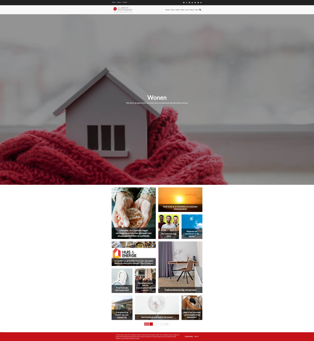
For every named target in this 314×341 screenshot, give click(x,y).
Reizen (183, 9)
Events (196, 9)
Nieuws (192, 9)
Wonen (173, 9)
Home (114, 2)
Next (167, 324)
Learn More (189, 336)
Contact (124, 2)
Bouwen (167, 9)
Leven (187, 9)
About (119, 2)
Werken (178, 9)
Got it (196, 336)
